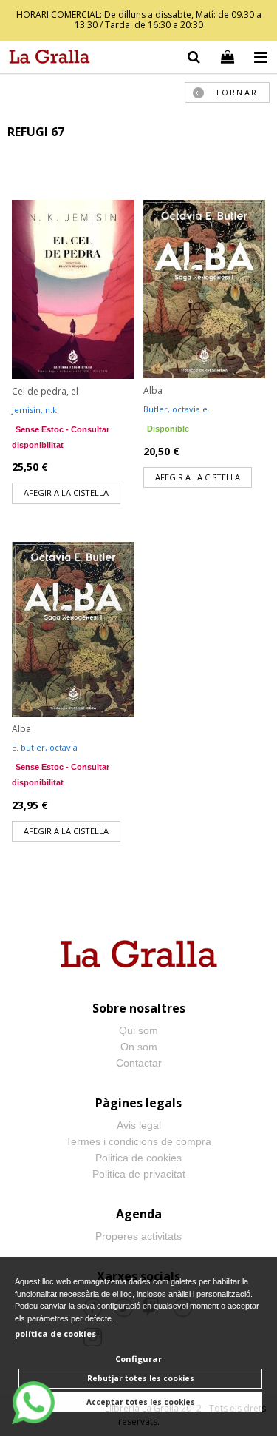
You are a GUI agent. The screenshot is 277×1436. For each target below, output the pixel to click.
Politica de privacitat (138, 1174)
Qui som (138, 1030)
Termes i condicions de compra (138, 1141)
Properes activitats (138, 1236)
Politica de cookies (138, 1158)
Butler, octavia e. (176, 409)
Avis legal (139, 1125)
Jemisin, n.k (34, 409)
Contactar (139, 1063)
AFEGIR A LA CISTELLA (66, 492)
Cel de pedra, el (45, 391)
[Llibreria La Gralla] (46, 59)
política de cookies (55, 1333)
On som (138, 1047)
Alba (153, 390)
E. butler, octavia (45, 747)
